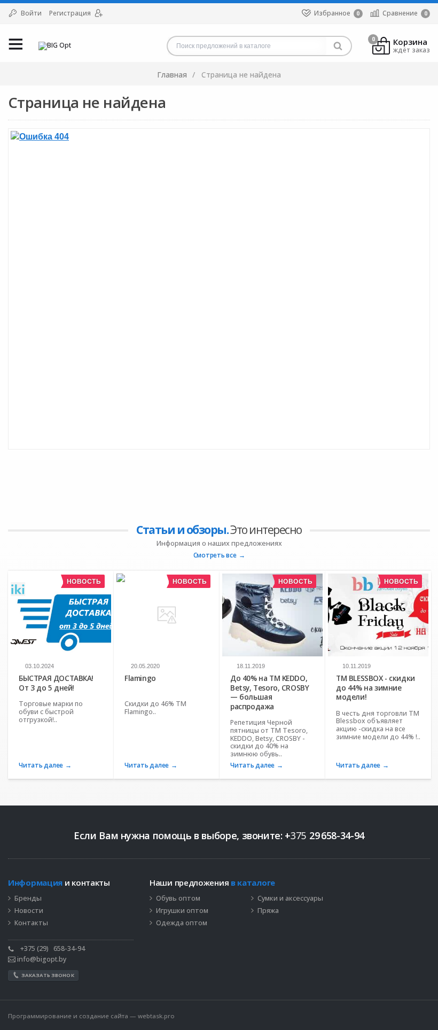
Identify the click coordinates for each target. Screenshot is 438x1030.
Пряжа (268, 911)
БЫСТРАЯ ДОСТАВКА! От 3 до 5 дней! (56, 682)
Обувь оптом (178, 898)
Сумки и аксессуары (290, 898)
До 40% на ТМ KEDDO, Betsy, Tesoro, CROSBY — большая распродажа (269, 692)
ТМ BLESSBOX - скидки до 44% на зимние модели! (375, 687)
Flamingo (140, 678)
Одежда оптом (181, 923)
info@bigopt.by (40, 959)
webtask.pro (156, 1016)
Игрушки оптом (182, 911)
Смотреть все (215, 556)
